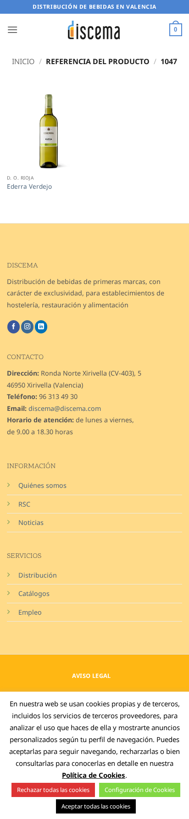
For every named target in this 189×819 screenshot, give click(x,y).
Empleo (30, 612)
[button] (12, 29)
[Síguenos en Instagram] (27, 326)
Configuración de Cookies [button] (140, 790)
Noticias (31, 522)
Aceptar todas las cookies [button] (95, 806)
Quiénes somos (42, 485)
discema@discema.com (64, 408)
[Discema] (94, 30)
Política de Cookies (93, 775)
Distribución (37, 575)
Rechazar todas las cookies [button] (53, 790)
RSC (24, 504)
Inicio (23, 61)
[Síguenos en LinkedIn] (41, 326)
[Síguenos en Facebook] (13, 326)
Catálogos (34, 593)
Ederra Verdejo (29, 186)
